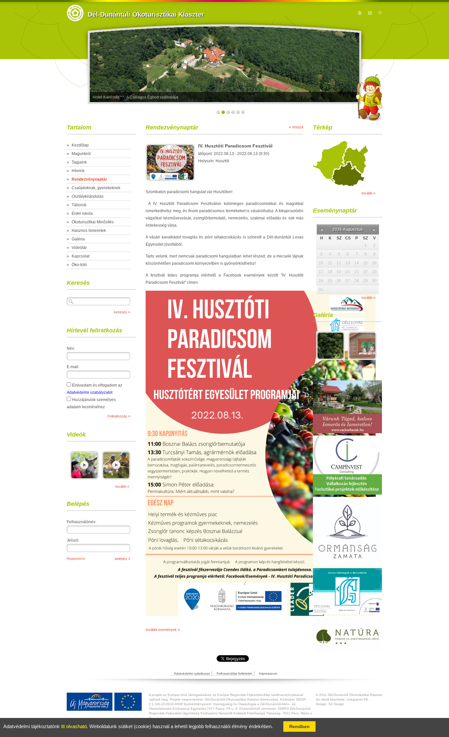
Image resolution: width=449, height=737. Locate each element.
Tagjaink (79, 162)
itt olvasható (74, 726)
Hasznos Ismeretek (89, 230)
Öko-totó (79, 264)
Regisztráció (76, 558)
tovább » (122, 486)
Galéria (78, 239)
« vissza (296, 127)
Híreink (78, 170)
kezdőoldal (360, 12)
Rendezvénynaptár (89, 179)
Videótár (79, 247)
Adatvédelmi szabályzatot (89, 392)
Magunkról (81, 153)
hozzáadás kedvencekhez (380, 12)
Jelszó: (73, 540)
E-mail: (73, 367)
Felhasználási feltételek (234, 673)
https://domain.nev (75, 13)
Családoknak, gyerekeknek (96, 188)
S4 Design (336, 704)
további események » (163, 630)
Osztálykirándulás (88, 196)
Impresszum (268, 673)
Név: (71, 348)
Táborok (79, 205)
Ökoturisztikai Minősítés (93, 222)
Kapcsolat (80, 256)
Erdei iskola (82, 213)
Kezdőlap (80, 145)
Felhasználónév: (81, 522)
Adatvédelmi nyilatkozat (192, 673)
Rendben (299, 726)
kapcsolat (370, 12)
